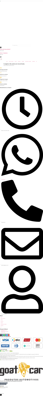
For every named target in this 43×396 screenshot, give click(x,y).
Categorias (33, 61)
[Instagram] (1, 335)
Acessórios (19, 61)
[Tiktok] (5, 335)
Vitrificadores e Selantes (28, 61)
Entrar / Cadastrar (4, 53)
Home (7, 61)
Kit (36, 61)
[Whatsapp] (4, 335)
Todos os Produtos (11, 61)
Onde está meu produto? (5, 49)
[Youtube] (8, 335)
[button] (21, 394)
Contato (16, 61)
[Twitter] (7, 335)
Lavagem (23, 61)
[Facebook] (2, 335)
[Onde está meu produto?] (1, 47)
